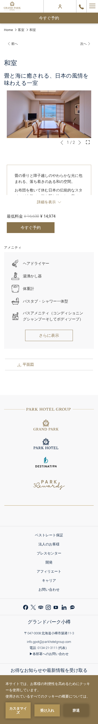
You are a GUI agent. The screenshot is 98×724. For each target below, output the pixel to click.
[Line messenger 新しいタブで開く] (72, 607)
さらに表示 (49, 335)
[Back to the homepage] (12, 6)
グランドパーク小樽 (49, 622)
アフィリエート (51, 572)
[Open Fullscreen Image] (87, 142)
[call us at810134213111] (81, 6)
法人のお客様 (50, 545)
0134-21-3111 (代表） (53, 648)
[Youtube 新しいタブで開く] (55, 607)
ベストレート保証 (50, 536)
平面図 (28, 364)
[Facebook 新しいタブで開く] (25, 607)
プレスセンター (51, 554)
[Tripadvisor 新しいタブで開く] (40, 607)
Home (8, 30)
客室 (21, 30)
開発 (50, 563)
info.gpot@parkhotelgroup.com (49, 642)
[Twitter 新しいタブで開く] (33, 607)
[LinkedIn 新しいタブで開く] (64, 607)
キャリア (50, 581)
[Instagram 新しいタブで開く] (48, 607)
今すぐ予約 (49, 18)
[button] (49, 114)
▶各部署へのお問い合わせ (49, 654)
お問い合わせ (49, 589)
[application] (49, 699)
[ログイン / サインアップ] (60, 6)
